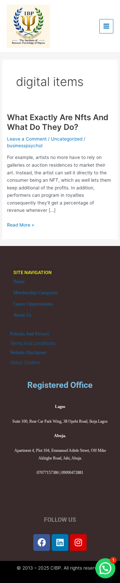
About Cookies (25, 362)
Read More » (20, 224)
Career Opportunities (33, 304)
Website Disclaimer (28, 352)
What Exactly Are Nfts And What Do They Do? (57, 122)
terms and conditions (32, 343)
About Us (22, 315)
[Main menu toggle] (106, 26)
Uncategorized (66, 139)
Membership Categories (35, 292)
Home (19, 281)
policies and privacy (29, 333)
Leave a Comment (27, 139)
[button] (105, 568)
